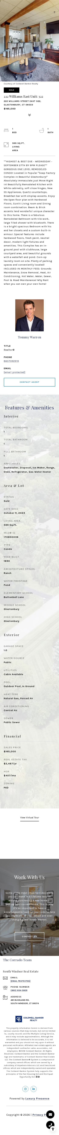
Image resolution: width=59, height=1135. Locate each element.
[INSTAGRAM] (25, 1089)
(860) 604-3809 (19, 990)
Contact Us (29, 936)
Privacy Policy (42, 1114)
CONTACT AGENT (29, 382)
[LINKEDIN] (34, 1089)
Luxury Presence (37, 1098)
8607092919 (11, 361)
